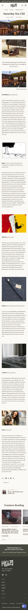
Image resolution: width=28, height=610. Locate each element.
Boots (3, 582)
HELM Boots (8, 607)
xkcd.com (4, 176)
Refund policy (4, 603)
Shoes (3, 585)
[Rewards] (24, 606)
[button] (2, 5)
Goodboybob (22, 104)
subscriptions (7, 128)
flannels (8, 323)
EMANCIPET (8, 430)
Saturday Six (14, 66)
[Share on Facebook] (6, 478)
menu (24, 119)
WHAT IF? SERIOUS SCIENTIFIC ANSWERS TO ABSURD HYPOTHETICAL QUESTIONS (12, 165)
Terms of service (20, 603)
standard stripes (17, 319)
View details (5, 535)
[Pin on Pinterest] (11, 478)
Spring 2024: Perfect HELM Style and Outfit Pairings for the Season (10, 531)
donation (13, 458)
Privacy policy (12, 603)
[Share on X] (8, 478)
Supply (3, 588)
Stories (11, 9)
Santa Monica (17, 100)
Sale (3, 590)
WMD (20, 380)
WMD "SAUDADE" (11, 372)
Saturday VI (6, 482)
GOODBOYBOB (13, 94)
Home (6, 9)
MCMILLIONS (10, 237)
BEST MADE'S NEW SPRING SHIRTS (15, 306)
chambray (13, 321)
